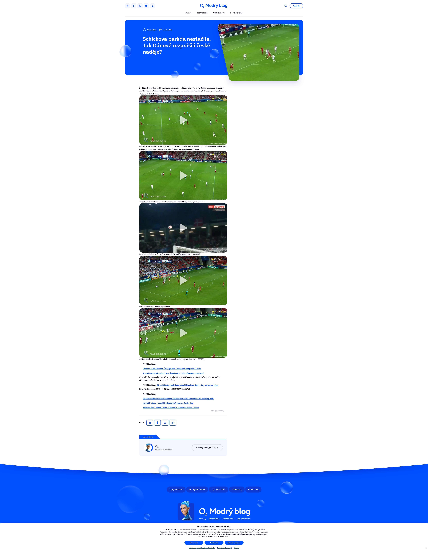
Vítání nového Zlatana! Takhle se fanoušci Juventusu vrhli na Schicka (171, 407)
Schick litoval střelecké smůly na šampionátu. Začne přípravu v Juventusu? (173, 373)
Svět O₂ (188, 13)
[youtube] (146, 5)
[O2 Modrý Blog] (214, 5)
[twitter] (140, 5)
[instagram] (127, 5)
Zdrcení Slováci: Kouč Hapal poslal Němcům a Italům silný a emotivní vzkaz (187, 385)
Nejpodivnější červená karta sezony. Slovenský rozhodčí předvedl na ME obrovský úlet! (178, 398)
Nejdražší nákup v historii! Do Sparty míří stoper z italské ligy (168, 403)
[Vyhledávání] (285, 6)
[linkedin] (152, 5)
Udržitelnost (218, 13)
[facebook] (133, 5)
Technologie (202, 13)
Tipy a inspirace (237, 13)
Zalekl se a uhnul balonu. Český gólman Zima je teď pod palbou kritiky (172, 368)
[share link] (173, 423)
